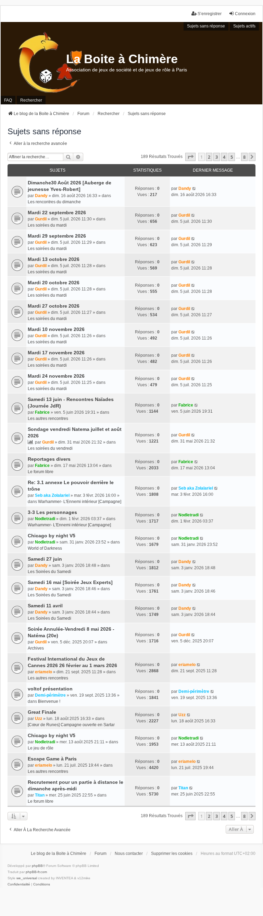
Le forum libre (40, 471)
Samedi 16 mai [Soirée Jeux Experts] (70, 582)
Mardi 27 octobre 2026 (53, 306)
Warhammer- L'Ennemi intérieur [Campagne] (79, 501)
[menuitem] (19, 884)
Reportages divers (49, 459)
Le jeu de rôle (40, 748)
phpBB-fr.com (36, 872)
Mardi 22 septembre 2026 (57, 212)
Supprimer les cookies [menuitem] (171, 853)
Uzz (38, 718)
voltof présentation (50, 688)
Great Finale (42, 712)
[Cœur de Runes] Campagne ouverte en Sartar (71, 724)
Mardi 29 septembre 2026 (57, 236)
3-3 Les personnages (52, 512)
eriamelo (43, 671)
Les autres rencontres (48, 418)
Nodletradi (45, 518)
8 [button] (244, 157)
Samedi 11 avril (45, 605)
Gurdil (41, 219)
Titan (40, 795)
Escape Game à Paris (52, 759)
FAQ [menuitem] (8, 100)
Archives (36, 648)
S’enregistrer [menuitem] (210, 13)
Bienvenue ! (49, 701)
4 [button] (224, 157)
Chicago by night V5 (51, 535)
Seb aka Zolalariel (52, 495)
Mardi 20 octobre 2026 (53, 282)
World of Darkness (45, 548)
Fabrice (42, 412)
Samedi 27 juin (45, 559)
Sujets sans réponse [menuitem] (206, 26)
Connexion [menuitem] (245, 13)
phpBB (37, 866)
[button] (190, 157)
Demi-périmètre (50, 695)
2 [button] (209, 157)
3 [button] (216, 157)
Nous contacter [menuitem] (129, 853)
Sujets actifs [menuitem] (244, 26)
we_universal (26, 878)
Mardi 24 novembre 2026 (56, 376)
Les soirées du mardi (47, 225)
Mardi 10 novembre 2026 (56, 329)
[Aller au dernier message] (194, 188)
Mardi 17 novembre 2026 (56, 352)
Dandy (41, 195)
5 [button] (231, 157)
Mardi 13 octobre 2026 (53, 259)
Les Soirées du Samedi (49, 571)
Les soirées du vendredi (50, 448)
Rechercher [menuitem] (31, 100)
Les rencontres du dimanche (54, 201)
